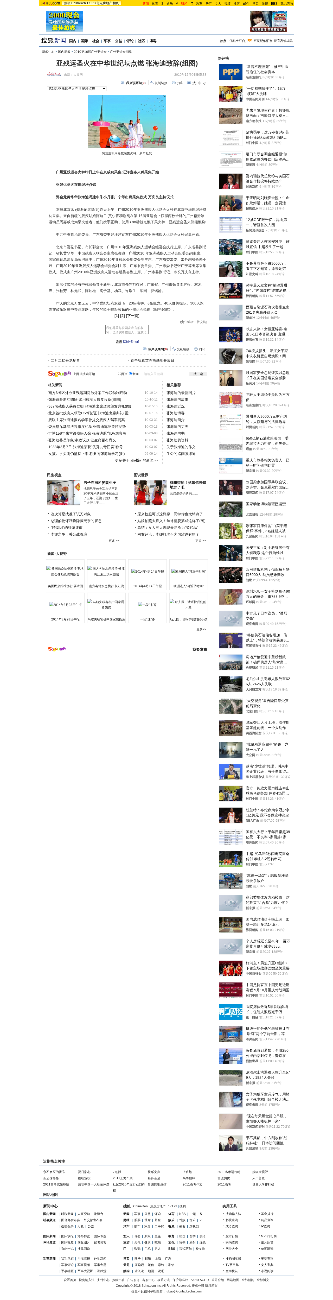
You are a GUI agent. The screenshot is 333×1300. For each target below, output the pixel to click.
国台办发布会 (70, 1220)
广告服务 (133, 1280)
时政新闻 (67, 1214)
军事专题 (100, 1265)
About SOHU (200, 1280)
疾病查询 (232, 1242)
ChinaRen (78, 3)
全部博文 (263, 1280)
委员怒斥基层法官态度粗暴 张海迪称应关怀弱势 (87, 426)
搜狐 (67, 3)
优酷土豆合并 (238, 41)
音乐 (192, 1220)
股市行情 (232, 1236)
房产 (209, 3)
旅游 (126, 1242)
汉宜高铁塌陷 (283, 41)
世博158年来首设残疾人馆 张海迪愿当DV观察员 (87, 433)
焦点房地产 (104, 3)
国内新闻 (64, 52)
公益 (118, 41)
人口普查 (258, 1178)
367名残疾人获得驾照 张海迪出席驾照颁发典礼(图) (89, 406)
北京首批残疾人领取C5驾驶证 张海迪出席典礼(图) (89, 413)
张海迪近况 (175, 406)
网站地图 (233, 1280)
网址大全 (232, 1249)
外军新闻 (100, 1258)
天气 (137, 1242)
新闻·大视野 (57, 553)
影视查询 (232, 1220)
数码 (137, 1249)
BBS (274, 3)
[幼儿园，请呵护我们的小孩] (189, 604)
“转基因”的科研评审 (66, 527)
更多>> (201, 629)
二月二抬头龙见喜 (65, 360)
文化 (171, 1242)
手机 (147, 1249)
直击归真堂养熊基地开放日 (152, 360)
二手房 (159, 1226)
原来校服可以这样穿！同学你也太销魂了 (170, 514)
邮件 (246, 3)
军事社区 (67, 1271)
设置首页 (70, 1280)
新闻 (126, 1214)
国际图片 (84, 1242)
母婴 (137, 1236)
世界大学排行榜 (263, 1184)
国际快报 (67, 1236)
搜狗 (116, 3)
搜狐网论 (84, 1249)
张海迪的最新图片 (181, 393)
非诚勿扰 (223, 1178)
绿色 (203, 1242)
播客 (237, 3)
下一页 (132, 316)
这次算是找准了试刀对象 (71, 514)
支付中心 (103, 1280)
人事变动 (84, 1214)
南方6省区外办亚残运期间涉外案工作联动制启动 (87, 393)
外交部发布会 (93, 1220)
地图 (151, 1271)
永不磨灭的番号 (54, 1172)
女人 (218, 3)
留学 (192, 1236)
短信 (151, 1265)
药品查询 (267, 1220)
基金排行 (267, 1214)
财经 (126, 1220)
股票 (137, 1220)
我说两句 (286, 3)
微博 (265, 3)
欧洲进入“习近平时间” (189, 586)
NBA (182, 1214)
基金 (158, 1220)
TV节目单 (232, 1265)
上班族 (187, 1172)
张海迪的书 (175, 433)
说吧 (161, 1271)
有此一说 (67, 1249)
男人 (158, 1249)
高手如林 (189, 1178)
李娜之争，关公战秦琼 (69, 534)
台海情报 (84, 1258)
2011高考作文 (192, 1184)
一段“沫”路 (147, 619)
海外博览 (84, 1236)
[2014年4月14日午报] (147, 571)
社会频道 (49, 1220)
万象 (81, 1226)
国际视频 (67, 1242)
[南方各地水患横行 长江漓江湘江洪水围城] (106, 571)
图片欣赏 (267, 1242)
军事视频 (84, 1265)
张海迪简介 (175, 420)
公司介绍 (218, 1280)
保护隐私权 (180, 1280)
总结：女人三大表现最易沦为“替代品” (167, 527)
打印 (180, 83)
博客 (255, 3)
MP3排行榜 (269, 1236)
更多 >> (114, 541)
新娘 (147, 1236)
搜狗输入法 (233, 1214)
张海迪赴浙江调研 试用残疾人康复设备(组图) (84, 399)
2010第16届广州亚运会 (90, 52)
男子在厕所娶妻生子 (100, 482)
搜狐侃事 (67, 1226)
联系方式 (163, 1280)
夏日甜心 (84, 1172)
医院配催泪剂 (263, 41)
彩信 (171, 1265)
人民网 (78, 75)
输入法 (139, 1271)
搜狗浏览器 (233, 1258)
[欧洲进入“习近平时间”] (189, 571)
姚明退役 (84, 1178)
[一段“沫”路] (147, 604)
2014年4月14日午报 (147, 586)
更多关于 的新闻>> (136, 460)
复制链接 (161, 83)
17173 (91, 3)
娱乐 (169, 3)
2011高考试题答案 (56, 1184)
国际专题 (100, 1236)
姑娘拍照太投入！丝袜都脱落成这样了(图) (171, 521)
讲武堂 (101, 1271)
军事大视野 (85, 1271)
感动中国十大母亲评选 (93, 1184)
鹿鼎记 (139, 1265)
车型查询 (267, 1258)
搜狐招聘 (118, 1280)
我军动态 (67, 1258)
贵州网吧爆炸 (157, 1184)
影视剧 (194, 1226)
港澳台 (98, 1214)
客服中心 (148, 1280)
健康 (147, 1242)
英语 (203, 1236)
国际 (84, 41)
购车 (137, 1226)
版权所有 (211, 1286)
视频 (227, 3)
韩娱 (182, 1220)
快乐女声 (154, 1172)
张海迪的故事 (177, 399)
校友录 (200, 1249)
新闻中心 (48, 52)
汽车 (199, 3)
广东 (168, 1258)
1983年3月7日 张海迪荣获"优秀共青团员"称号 (85, 447)
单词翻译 (267, 1249)
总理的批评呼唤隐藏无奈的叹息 (76, 521)
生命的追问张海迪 (181, 454)
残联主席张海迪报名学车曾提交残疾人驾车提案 (86, 420)
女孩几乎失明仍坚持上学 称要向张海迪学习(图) (86, 454)
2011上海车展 (123, 1178)
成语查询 (232, 1226)
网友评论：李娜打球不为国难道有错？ (168, 534)
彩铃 (161, 1265)
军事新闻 (49, 1258)
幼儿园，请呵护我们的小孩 (188, 619)
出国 (182, 1236)
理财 (147, 1220)
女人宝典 (267, 1265)
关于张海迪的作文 (181, 447)
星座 (158, 1236)
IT (191, 3)
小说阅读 (267, 1271)
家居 (147, 1226)
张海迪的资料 (177, 440)
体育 (155, 3)
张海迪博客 (175, 413)
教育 (171, 1236)
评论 (130, 41)
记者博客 (100, 1242)
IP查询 (265, 1226)
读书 (182, 1242)
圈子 (138, 1258)
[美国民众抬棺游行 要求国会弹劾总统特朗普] (65, 571)
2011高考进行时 (228, 1172)
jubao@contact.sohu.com (184, 1291)
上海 (158, 1258)
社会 (95, 41)
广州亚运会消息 (121, 52)
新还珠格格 (51, 1178)
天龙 (126, 1265)
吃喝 (158, 1242)
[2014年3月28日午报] (65, 604)
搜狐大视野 (260, 1172)
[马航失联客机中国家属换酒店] (106, 604)
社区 (141, 41)
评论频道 (49, 1242)
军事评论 (67, 1265)
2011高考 (224, 1184)
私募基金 (154, 1178)
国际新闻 (49, 1236)
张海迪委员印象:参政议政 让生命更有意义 (82, 440)
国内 (72, 41)
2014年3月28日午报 (65, 619)
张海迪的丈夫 (177, 426)
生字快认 (232, 1271)
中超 (193, 1214)
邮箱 (148, 1258)
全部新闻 (248, 1280)
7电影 (117, 1172)
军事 (107, 41)
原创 (192, 1242)
